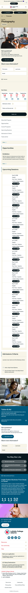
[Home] (14, 534)
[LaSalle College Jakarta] (14, 7)
